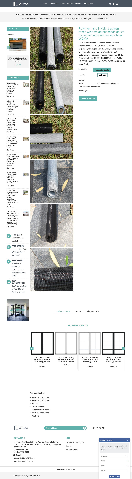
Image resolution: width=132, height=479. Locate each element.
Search (68, 446)
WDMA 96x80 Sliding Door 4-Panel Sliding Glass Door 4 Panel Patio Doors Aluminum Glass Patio (12, 178)
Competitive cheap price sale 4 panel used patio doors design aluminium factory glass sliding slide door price (12, 197)
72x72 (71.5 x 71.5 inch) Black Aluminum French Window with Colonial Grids (113, 360)
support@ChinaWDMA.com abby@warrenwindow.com (24, 458)
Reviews (79, 311)
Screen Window (38, 407)
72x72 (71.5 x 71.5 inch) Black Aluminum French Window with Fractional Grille (42, 360)
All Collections (72, 450)
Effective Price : (83, 69)
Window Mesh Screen (40, 413)
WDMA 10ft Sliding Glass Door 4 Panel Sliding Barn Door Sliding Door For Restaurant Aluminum (12, 106)
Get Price (10, 96)
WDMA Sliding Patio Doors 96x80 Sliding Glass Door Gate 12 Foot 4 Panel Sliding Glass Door (12, 142)
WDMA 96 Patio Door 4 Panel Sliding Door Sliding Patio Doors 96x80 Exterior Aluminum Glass (12, 124)
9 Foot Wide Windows (40, 400)
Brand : (81, 83)
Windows (35, 416)
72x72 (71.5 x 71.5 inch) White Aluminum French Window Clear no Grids (66, 359)
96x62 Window (37, 404)
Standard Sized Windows (41, 410)
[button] (114, 440)
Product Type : (83, 91)
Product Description (63, 311)
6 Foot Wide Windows (40, 397)
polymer (102, 75)
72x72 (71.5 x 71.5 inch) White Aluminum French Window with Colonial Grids (90, 360)
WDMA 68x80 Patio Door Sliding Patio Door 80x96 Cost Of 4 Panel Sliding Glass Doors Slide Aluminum (13, 160)
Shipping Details (93, 311)
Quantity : (81, 80)
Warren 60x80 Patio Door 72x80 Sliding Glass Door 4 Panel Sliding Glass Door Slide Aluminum (12, 88)
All (23, 18)
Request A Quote (102, 70)
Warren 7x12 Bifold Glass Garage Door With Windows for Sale (17, 59)
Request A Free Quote (75, 442)
